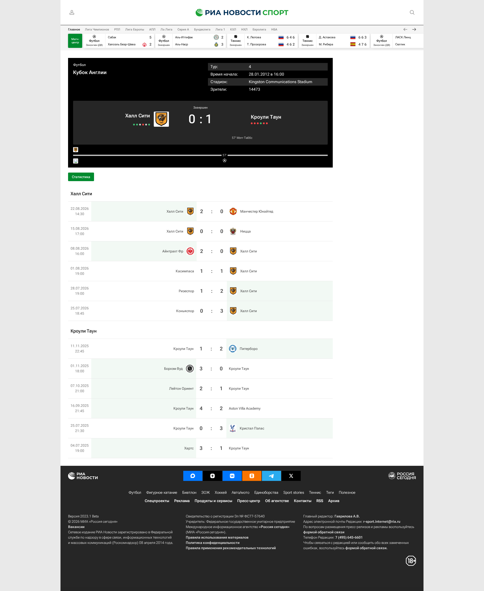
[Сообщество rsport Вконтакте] (232, 476)
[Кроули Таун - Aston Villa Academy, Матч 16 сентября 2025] (261, 123)
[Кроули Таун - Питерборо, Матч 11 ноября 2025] (252, 123)
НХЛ (244, 29)
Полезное (347, 492)
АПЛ (152, 29)
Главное (74, 29)
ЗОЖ (205, 492)
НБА (274, 29)
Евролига (259, 29)
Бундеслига (202, 29)
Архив (333, 501)
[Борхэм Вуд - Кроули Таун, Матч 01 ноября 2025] (255, 123)
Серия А (183, 29)
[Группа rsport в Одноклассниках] (251, 476)
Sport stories (293, 492)
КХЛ (233, 29)
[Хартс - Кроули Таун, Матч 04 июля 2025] (267, 123)
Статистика (81, 177)
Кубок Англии (90, 72)
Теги (330, 492)
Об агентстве (277, 501)
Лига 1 (220, 29)
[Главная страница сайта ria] (225, 12)
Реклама (182, 501)
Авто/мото (240, 492)
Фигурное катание (161, 492)
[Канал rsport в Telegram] (271, 476)
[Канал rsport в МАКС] (192, 476)
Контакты (302, 501)
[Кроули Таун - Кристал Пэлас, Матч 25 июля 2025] (264, 123)
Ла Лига (166, 29)
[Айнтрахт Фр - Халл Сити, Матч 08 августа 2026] (143, 124)
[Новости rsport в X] (291, 476)
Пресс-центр (248, 501)
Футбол (79, 65)
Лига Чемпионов (97, 29)
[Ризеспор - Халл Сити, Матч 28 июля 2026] (137, 124)
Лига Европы (134, 29)
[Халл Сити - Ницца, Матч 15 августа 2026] (146, 124)
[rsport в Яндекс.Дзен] (212, 476)
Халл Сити (137, 116)
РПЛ (117, 29)
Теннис (315, 492)
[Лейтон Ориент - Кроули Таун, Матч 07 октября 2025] (258, 123)
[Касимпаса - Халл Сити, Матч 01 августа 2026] (140, 124)
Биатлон (189, 492)
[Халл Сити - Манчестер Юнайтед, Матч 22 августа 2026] (149, 124)
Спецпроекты (157, 501)
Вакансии (76, 527)
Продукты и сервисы (213, 501)
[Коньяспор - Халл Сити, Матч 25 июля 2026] (134, 124)
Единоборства (266, 492)
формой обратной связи (323, 532)
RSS (319, 501)
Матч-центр (75, 41)
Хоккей (221, 492)
